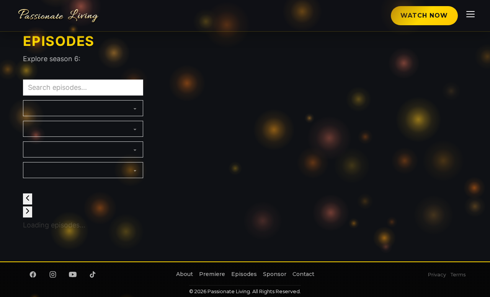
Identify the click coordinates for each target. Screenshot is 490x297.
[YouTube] (72, 274)
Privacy (437, 274)
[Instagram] (52, 274)
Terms (458, 274)
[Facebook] (32, 274)
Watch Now (424, 15)
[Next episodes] (27, 211)
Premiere (212, 274)
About (184, 274)
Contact (303, 274)
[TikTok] (92, 274)
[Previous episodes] (27, 198)
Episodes (244, 274)
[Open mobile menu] (469, 15)
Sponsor (274, 274)
